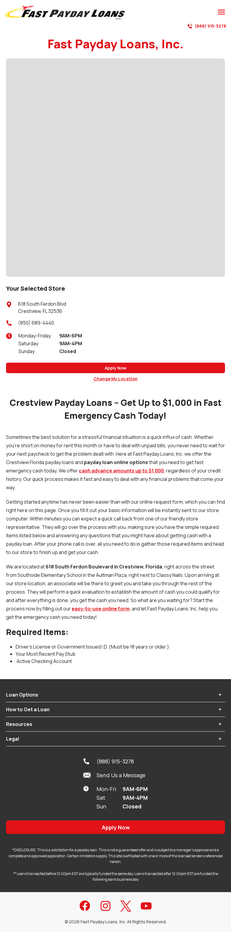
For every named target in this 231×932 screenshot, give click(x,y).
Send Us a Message (121, 775)
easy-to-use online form (101, 608)
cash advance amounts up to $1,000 (121, 470)
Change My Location (115, 379)
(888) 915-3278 (210, 26)
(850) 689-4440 (36, 322)
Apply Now (115, 368)
